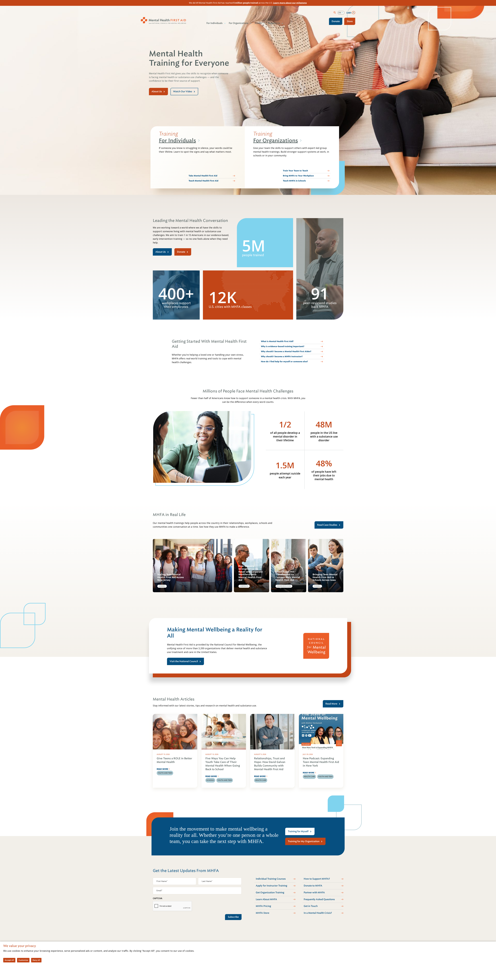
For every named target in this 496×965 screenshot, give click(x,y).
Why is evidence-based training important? (282, 346)
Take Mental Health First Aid (203, 176)
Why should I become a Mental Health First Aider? (286, 351)
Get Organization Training (270, 892)
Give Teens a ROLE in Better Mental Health (174, 760)
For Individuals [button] (214, 23)
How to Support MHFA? (317, 878)
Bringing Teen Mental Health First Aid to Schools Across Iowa (325, 577)
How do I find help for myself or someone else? (284, 361)
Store (350, 21)
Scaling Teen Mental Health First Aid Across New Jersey (170, 577)
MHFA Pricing (263, 906)
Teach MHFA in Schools (294, 181)
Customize (23, 960)
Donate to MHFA (313, 885)
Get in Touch (311, 906)
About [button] (258, 23)
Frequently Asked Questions (319, 899)
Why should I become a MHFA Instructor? (282, 356)
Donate (336, 21)
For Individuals (177, 140)
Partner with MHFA (314, 892)
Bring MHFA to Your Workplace (298, 176)
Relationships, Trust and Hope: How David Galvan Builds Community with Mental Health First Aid (269, 764)
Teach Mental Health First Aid (203, 181)
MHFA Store (262, 912)
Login (348, 12)
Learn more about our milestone (290, 2)
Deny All (36, 960)
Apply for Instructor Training (271, 885)
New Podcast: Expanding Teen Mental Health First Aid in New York (321, 762)
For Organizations (275, 140)
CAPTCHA (157, 898)
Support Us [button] (274, 23)
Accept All (9, 960)
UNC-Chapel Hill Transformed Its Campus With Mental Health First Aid (288, 575)
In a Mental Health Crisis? (318, 912)
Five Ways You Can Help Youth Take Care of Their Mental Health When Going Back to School (222, 764)
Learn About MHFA (266, 899)
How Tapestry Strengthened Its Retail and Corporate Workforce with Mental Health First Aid (250, 573)
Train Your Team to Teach (295, 171)
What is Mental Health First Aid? (277, 341)
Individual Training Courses (271, 878)
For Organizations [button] (238, 23)
